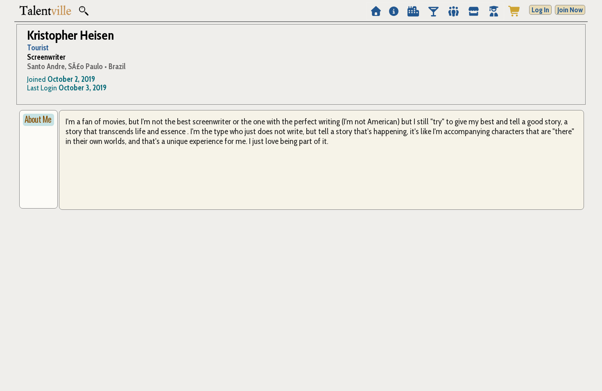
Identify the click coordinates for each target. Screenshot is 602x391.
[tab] (38, 120)
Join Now (570, 9)
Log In (540, 9)
